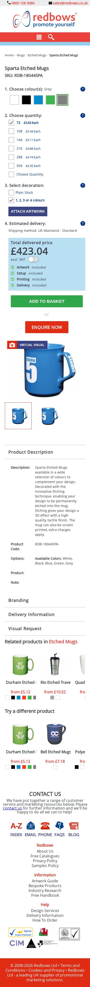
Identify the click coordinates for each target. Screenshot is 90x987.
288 (29, 157)
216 (29, 148)
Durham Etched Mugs (21, 682)
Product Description (30, 452)
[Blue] (38, 100)
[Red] (24, 698)
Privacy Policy (45, 860)
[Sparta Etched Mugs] (45, 370)
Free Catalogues (45, 856)
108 (29, 131)
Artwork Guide (45, 881)
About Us (45, 851)
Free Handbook (45, 895)
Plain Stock (24, 192)
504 (29, 165)
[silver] (52, 698)
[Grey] (62, 100)
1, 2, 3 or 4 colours (30, 200)
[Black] (26, 100)
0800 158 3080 (23, 3)
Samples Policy (45, 865)
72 (28, 122)
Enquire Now (47, 327)
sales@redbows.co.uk (70, 3)
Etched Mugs (63, 641)
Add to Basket (47, 301)
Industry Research (45, 890)
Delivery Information (31, 614)
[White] (14, 100)
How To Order (45, 920)
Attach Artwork (28, 211)
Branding (18, 600)
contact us (12, 808)
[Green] (50, 100)
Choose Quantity (30, 174)
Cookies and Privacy (47, 970)
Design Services (45, 910)
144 (29, 139)
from (20, 692)
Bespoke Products (45, 885)
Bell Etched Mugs (56, 751)
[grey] (35, 698)
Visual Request (25, 628)
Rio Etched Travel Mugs (56, 682)
